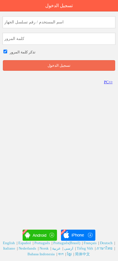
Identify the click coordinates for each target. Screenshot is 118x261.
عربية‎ (57, 248)
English (9, 243)
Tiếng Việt (85, 248)
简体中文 (83, 254)
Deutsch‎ (106, 243)
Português (42, 243)
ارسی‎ (69, 248)
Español (25, 243)
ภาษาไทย (105, 248)
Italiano (9, 248)
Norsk (45, 248)
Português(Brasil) (67, 243)
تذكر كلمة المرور (22, 52)
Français (90, 243)
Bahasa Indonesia (41, 254)
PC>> (108, 82)
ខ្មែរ (69, 254)
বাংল (61, 254)
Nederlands (28, 248)
